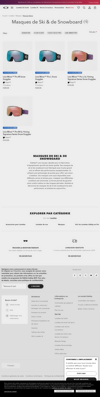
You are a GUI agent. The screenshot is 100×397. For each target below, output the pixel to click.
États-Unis (81, 374)
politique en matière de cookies (61, 388)
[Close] (96, 359)
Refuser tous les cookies (64, 391)
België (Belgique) (81, 379)
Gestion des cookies (10, 391)
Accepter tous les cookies (86, 391)
